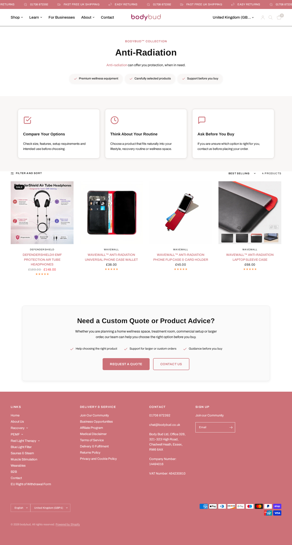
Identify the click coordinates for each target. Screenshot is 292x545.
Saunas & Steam (22, 453)
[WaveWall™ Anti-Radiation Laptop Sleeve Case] (249, 212)
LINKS (16, 407)
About (86, 17)
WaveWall (111, 249)
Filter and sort (29, 173)
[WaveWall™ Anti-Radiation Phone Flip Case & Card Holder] (180, 212)
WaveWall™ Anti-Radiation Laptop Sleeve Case (250, 257)
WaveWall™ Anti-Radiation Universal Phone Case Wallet (111, 257)
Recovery (18, 428)
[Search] (270, 17)
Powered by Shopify (68, 524)
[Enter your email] (231, 427)
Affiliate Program (91, 427)
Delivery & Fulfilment (94, 446)
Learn (34, 17)
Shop (15, 17)
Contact (107, 17)
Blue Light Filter (21, 447)
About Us (17, 421)
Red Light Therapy (23, 440)
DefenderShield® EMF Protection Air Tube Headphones (42, 259)
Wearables (18, 465)
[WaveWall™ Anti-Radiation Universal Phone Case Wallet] (111, 212)
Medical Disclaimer (93, 434)
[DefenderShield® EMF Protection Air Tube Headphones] (42, 212)
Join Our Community (94, 415)
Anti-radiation (116, 65)
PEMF (15, 434)
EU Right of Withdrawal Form (31, 484)
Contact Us (171, 364)
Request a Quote (126, 364)
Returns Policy (90, 452)
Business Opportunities (96, 421)
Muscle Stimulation (24, 459)
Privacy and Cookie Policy (98, 458)
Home (15, 415)
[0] (278, 17)
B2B (14, 471)
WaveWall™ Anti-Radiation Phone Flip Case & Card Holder (180, 257)
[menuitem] (18, 17)
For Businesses (62, 17)
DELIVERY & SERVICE (98, 407)
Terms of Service (92, 440)
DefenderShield (42, 249)
